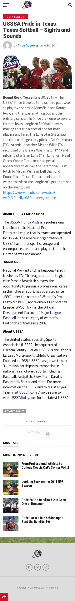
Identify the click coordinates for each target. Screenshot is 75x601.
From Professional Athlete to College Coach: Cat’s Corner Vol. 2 (45, 465)
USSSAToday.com (23, 397)
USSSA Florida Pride (24, 222)
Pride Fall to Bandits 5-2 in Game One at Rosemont (44, 502)
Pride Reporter (28, 45)
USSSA (13, 238)
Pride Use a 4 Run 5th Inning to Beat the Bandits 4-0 (42, 520)
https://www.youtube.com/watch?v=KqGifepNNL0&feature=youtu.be (29, 195)
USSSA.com (28, 392)
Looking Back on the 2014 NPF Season (42, 483)
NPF (17, 262)
